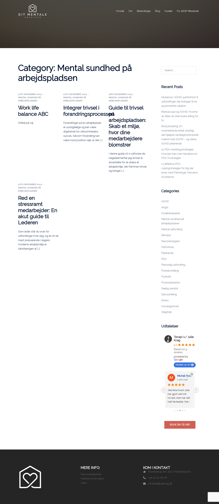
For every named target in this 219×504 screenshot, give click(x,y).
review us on (183, 364)
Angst (164, 207)
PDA (164, 258)
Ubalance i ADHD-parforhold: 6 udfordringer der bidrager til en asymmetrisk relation (179, 101)
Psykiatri (166, 276)
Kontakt (168, 11)
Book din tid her (180, 424)
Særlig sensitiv (169, 288)
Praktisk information (92, 478)
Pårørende (167, 253)
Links (84, 482)
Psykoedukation (170, 282)
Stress (165, 300)
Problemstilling (170, 270)
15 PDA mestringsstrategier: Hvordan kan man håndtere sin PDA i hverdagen (179, 154)
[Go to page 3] (182, 410)
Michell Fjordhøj (184, 375)
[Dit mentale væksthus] (32, 11)
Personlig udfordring (173, 264)
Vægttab (166, 312)
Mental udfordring (171, 229)
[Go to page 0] (174, 410)
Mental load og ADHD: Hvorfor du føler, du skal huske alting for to (179, 116)
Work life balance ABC (33, 111)
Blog (157, 11)
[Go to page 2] (180, 410)
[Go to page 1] (177, 410)
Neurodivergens (170, 241)
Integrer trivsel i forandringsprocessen (88, 111)
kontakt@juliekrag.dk (160, 483)
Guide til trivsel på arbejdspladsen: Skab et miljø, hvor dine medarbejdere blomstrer (127, 126)
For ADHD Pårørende (188, 11)
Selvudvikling (169, 294)
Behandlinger (144, 11)
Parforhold (167, 247)
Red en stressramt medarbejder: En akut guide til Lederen (37, 210)
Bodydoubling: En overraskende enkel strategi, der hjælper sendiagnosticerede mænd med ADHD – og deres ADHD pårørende (179, 135)
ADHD (165, 201)
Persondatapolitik (91, 474)
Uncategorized (170, 306)
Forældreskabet (170, 213)
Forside (120, 11)
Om (130, 11)
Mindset (166, 235)
